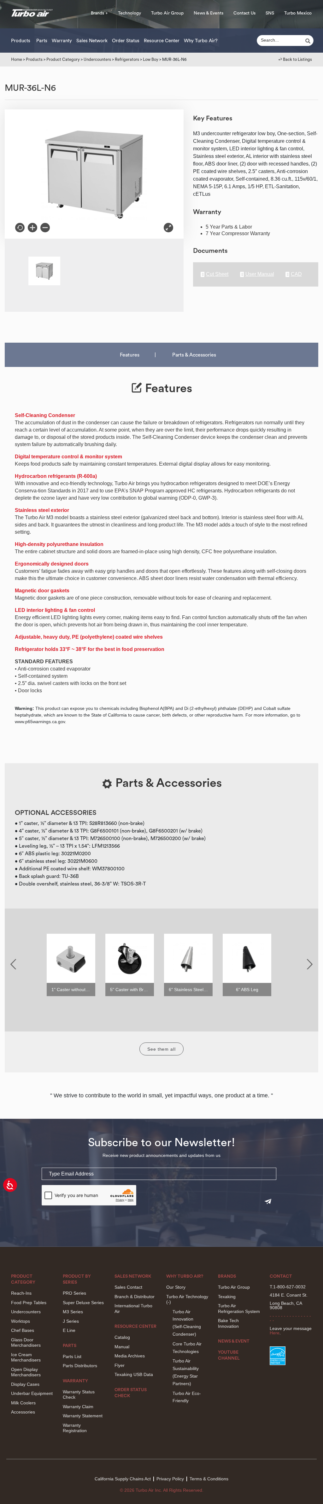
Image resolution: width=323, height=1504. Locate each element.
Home (16, 59)
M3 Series (73, 1311)
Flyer (120, 1365)
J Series (71, 1321)
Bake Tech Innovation (228, 1323)
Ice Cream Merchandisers (26, 1357)
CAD (296, 274)
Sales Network (92, 40)
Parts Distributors (80, 1365)
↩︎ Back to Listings (295, 59)
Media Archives (130, 1355)
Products (20, 40)
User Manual (259, 274)
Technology (129, 13)
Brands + (99, 13)
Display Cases (25, 1384)
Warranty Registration (75, 1428)
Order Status (125, 40)
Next (310, 964)
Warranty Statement (83, 1415)
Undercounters (97, 59)
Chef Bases (22, 1330)
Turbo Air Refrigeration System (239, 1308)
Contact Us (244, 13)
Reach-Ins (21, 1293)
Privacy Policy (170, 1478)
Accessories (23, 1411)
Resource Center (161, 40)
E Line (69, 1330)
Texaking (227, 1296)
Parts (41, 40)
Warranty (62, 40)
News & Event (234, 1341)
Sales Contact (128, 1287)
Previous (13, 964)
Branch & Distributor (135, 1296)
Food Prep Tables (28, 1302)
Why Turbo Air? (201, 40)
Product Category (63, 59)
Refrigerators (127, 59)
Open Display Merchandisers (26, 1372)
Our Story (175, 1287)
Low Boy (150, 59)
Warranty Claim (78, 1406)
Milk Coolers (23, 1402)
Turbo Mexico (298, 13)
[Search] (309, 41)
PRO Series (74, 1293)
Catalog (122, 1337)
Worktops (20, 1321)
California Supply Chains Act (123, 1478)
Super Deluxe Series (83, 1302)
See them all (161, 1049)
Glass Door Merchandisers (26, 1342)
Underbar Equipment (32, 1393)
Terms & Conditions (209, 1478)
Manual (122, 1346)
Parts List (72, 1356)
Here (274, 1332)
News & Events (208, 13)
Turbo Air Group (167, 13)
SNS (270, 13)
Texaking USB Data (134, 1374)
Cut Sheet (217, 274)
